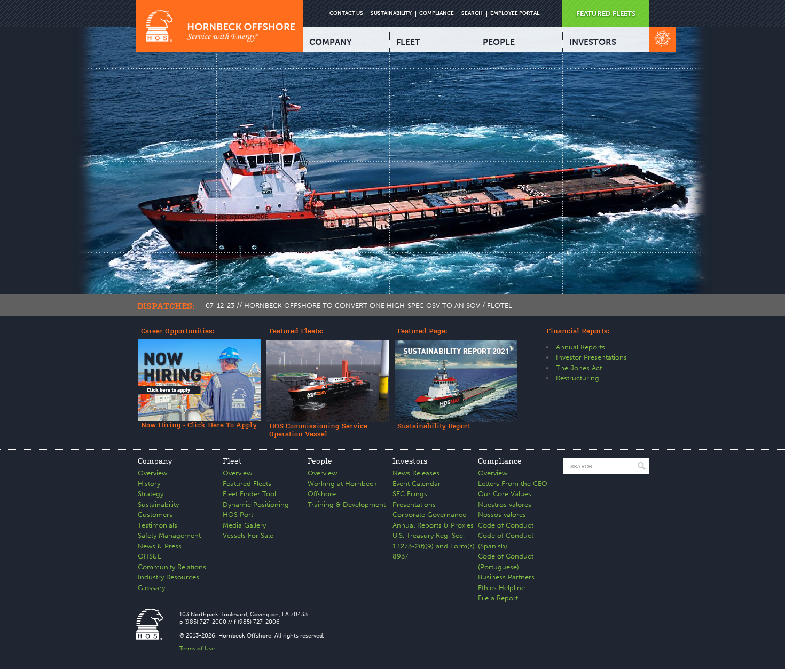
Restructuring (577, 378)
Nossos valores (502, 515)
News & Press (160, 546)
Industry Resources (168, 577)
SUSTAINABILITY (391, 13)
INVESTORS (592, 42)
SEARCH (472, 13)
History (149, 484)
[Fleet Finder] (662, 39)
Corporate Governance (429, 515)
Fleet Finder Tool (249, 494)
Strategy (150, 494)
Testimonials (157, 525)
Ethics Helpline (501, 588)
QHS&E (149, 556)
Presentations (414, 504)
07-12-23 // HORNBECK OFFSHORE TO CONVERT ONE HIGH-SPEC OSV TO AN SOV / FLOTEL (359, 305)
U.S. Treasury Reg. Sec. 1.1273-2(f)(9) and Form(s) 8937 (433, 545)
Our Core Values (504, 494)
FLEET (408, 42)
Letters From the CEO (512, 484)
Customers (155, 515)
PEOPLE (499, 42)
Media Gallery (244, 525)
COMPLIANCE (436, 13)
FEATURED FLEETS (605, 14)
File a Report (498, 598)
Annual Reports (580, 347)
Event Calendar (416, 484)
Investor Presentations (591, 357)
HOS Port (238, 515)
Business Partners (506, 577)
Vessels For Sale (248, 535)
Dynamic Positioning (256, 504)
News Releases (415, 473)
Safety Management (169, 535)
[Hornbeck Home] (219, 26)
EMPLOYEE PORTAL (514, 13)
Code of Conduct (505, 525)
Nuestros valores (504, 504)
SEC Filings (409, 494)
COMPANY (330, 42)
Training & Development (347, 504)
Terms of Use (197, 648)
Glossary (151, 588)
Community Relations (172, 567)
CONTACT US (346, 13)
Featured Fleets (247, 484)
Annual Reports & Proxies (433, 525)
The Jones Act (579, 368)
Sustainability (158, 504)
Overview (152, 473)
